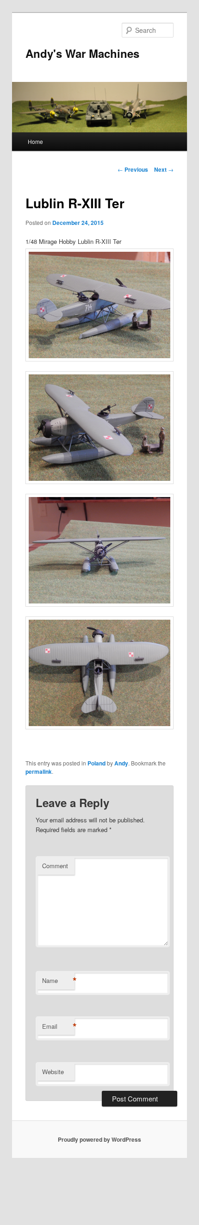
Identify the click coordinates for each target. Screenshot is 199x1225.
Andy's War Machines (82, 53)
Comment (55, 865)
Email (58, 1026)
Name (58, 980)
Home (35, 141)
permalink (38, 771)
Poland (96, 763)
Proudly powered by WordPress (99, 1139)
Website (53, 1071)
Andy (121, 763)
